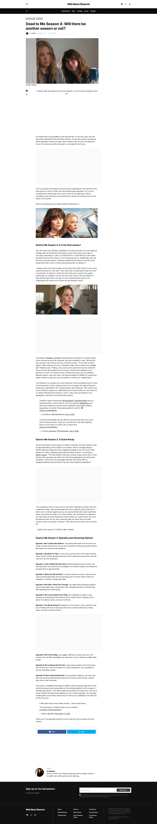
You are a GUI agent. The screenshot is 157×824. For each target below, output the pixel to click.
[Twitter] (125, 4)
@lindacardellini (81, 401)
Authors (75, 809)
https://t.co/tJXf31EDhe (48, 427)
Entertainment (30, 18)
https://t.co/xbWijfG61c (48, 410)
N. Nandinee (51, 771)
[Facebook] (121, 4)
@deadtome (84, 403)
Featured (39, 18)
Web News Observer (78, 4)
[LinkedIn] (129, 4)
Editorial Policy (62, 812)
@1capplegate (68, 401)
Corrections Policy (93, 816)
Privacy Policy (93, 812)
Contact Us (92, 809)
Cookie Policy (62, 815)
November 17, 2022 (62, 714)
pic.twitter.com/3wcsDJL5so (50, 710)
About (60, 809)
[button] (27, 4)
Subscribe (123, 790)
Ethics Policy (77, 812)
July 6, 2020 (69, 414)
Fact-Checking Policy (78, 816)
